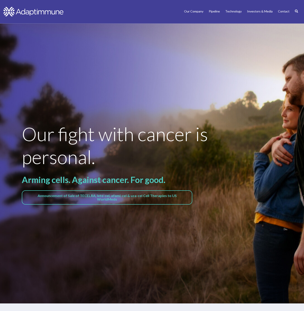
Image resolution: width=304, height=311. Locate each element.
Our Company (193, 11)
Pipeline (214, 11)
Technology (233, 11)
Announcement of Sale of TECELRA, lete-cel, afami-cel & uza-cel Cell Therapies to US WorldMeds (107, 197)
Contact (284, 11)
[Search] (296, 16)
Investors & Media (260, 11)
